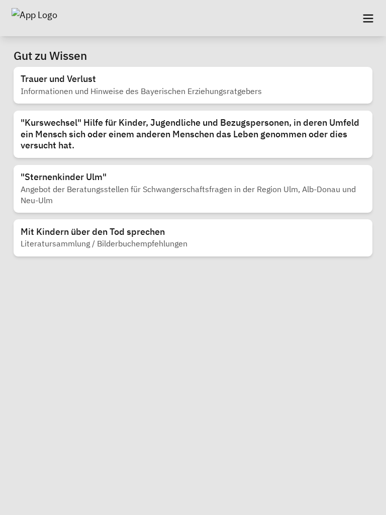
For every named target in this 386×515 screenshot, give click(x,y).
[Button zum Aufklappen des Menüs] (368, 18)
